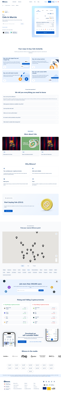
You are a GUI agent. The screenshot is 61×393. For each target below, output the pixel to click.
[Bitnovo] (5, 2)
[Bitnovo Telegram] (54, 381)
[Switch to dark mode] (56, 2)
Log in (50, 1)
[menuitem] (14, 2)
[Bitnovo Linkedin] (49, 381)
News (35, 385)
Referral (25, 383)
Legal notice (15, 386)
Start (22, 23)
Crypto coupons (16, 385)
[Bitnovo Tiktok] (52, 381)
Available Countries (27, 388)
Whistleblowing (36, 388)
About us (25, 385)
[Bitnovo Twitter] (46, 381)
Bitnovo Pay (15, 383)
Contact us (35, 386)
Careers (25, 386)
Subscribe (41, 290)
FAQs (34, 383)
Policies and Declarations (17, 388)
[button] (58, 1)
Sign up (46, 1)
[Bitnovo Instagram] (44, 381)
